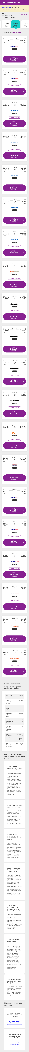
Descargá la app (6, 7)
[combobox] (18, 32)
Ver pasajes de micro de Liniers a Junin (14, 1022)
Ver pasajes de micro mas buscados (14, 1043)
